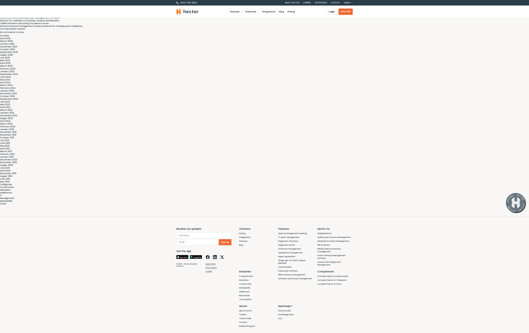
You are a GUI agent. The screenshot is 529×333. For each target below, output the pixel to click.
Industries (250, 11)
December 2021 (8, 132)
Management (7, 198)
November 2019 (8, 173)
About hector (292, 2)
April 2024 (5, 82)
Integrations (269, 11)
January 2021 (7, 156)
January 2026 (7, 43)
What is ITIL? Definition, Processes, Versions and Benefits (29, 20)
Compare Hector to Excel (329, 284)
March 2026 (6, 41)
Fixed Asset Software (288, 270)
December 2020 (8, 159)
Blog (281, 11)
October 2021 (7, 137)
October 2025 (7, 49)
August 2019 (6, 176)
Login (332, 11)
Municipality (6, 201)
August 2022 (6, 118)
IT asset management (288, 237)
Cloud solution (285, 267)
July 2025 (5, 57)
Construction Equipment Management (329, 263)
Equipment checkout (288, 241)
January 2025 (7, 71)
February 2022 (7, 126)
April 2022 (5, 121)
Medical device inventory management (329, 250)
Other (3, 203)
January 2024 (7, 90)
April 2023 (5, 107)
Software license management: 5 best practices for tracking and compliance (41, 26)
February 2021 (7, 154)
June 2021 (5, 143)
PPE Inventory (323, 245)
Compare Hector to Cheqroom (332, 280)
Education (5, 190)
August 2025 (6, 54)
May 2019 (5, 181)
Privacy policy (211, 267)
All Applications (324, 233)
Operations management (290, 252)
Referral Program (247, 326)
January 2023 (7, 112)
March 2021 (6, 151)
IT (1, 195)
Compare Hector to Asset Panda (332, 276)
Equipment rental (286, 245)
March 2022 (6, 123)
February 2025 (7, 68)
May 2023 (5, 104)
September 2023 (9, 99)
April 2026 (5, 38)
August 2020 (6, 165)
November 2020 (8, 162)
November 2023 (8, 93)
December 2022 (8, 115)
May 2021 (5, 145)
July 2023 (5, 101)
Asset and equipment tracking (292, 233)
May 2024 (5, 79)
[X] (222, 257)
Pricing (291, 11)
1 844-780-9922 (188, 2)
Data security (284, 310)
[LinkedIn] (215, 257)
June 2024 (5, 77)
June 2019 (5, 178)
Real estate (244, 295)
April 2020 (5, 170)
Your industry (245, 299)
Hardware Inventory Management (333, 241)
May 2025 (5, 60)
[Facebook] (208, 257)
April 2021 (5, 148)
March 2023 (6, 110)
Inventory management (289, 248)
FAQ (280, 318)
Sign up (225, 242)
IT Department (246, 276)
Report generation (286, 256)
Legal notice (210, 264)
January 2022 (7, 129)
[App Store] (182, 257)
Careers (307, 2)
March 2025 (6, 66)
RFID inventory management (291, 274)
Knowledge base (286, 314)
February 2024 (8, 88)
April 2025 (5, 63)
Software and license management (295, 278)
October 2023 (7, 96)
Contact (335, 2)
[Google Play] (196, 257)
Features (235, 11)
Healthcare (6, 192)
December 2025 (8, 46)
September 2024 (9, 74)
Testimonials (320, 2)
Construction (7, 187)
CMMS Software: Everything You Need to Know (24, 23)
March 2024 (6, 85)
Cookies (209, 271)
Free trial (345, 11)
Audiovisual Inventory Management (334, 237)
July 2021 (4, 140)
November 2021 (8, 134)
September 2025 (9, 52)
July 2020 (5, 167)
